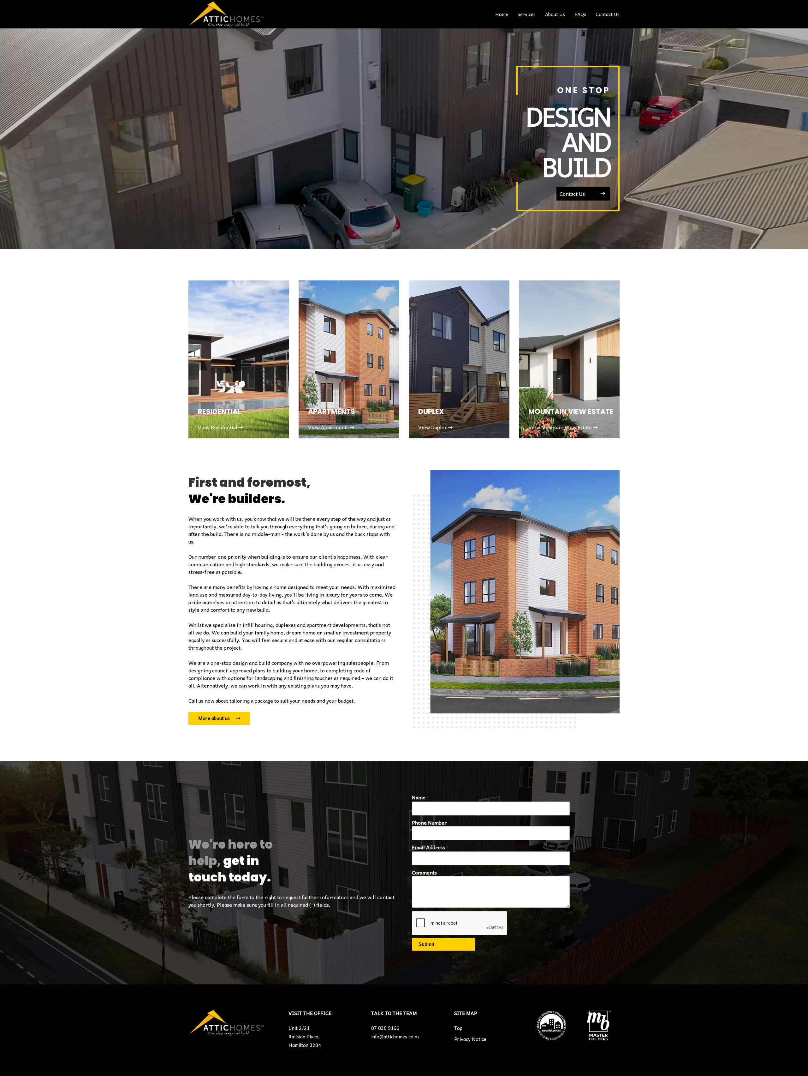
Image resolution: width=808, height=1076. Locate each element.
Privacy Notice (470, 1039)
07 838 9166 (385, 1028)
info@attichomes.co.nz (395, 1036)
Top (458, 1028)
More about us (214, 718)
